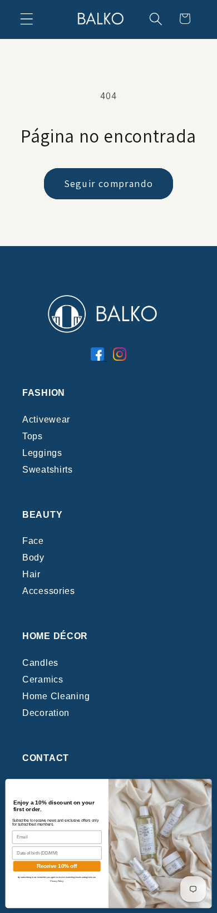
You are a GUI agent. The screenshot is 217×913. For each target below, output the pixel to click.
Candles (40, 662)
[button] (27, 18)
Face (33, 541)
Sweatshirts (47, 469)
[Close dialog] (206, 784)
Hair (31, 574)
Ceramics (42, 679)
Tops (32, 436)
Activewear (46, 419)
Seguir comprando (108, 183)
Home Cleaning (56, 696)
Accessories (48, 591)
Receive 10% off (57, 865)
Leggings (42, 453)
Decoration (46, 713)
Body (33, 557)
